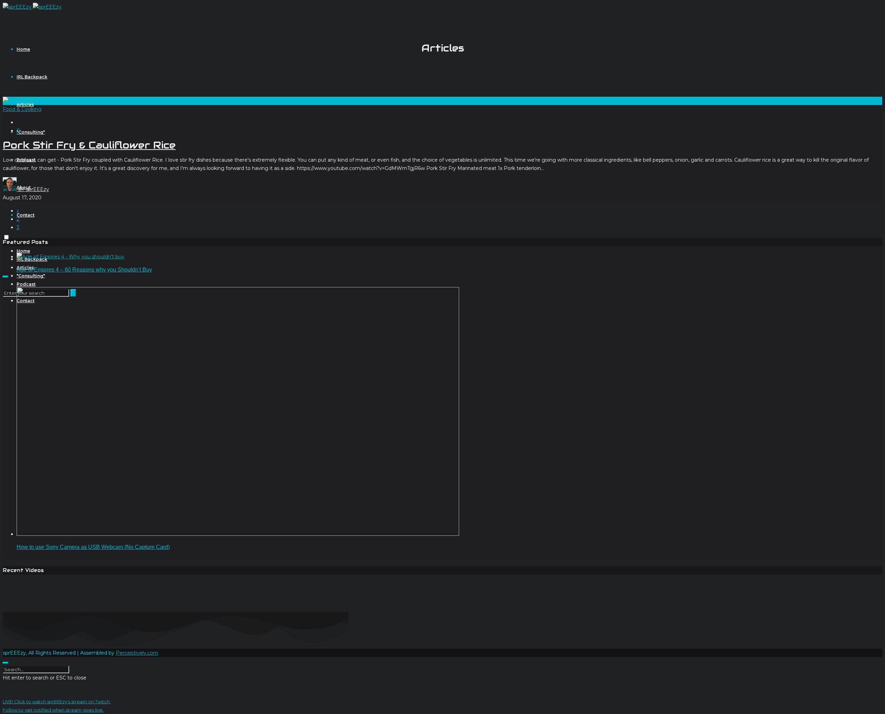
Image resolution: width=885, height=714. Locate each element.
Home (23, 49)
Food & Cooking (22, 109)
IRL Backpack (32, 76)
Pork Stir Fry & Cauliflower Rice (89, 145)
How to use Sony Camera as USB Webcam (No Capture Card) (93, 547)
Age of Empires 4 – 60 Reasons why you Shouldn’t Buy (84, 270)
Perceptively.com (137, 653)
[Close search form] (5, 663)
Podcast (26, 284)
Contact (26, 215)
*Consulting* (31, 132)
